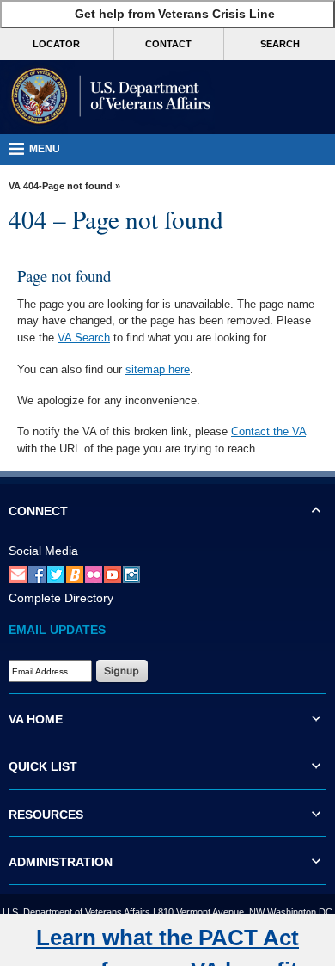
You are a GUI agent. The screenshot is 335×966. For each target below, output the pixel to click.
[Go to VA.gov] (107, 97)
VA (15, 186)
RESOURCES (46, 814)
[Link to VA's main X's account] (55, 574)
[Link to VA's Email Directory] (18, 574)
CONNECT (38, 511)
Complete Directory (61, 598)
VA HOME (36, 719)
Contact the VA (268, 431)
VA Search (84, 337)
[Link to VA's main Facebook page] (36, 574)
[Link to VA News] (74, 574)
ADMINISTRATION (61, 862)
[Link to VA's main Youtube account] (112, 574)
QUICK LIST (43, 766)
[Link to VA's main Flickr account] (93, 574)
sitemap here (157, 369)
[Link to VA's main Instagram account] (131, 574)
